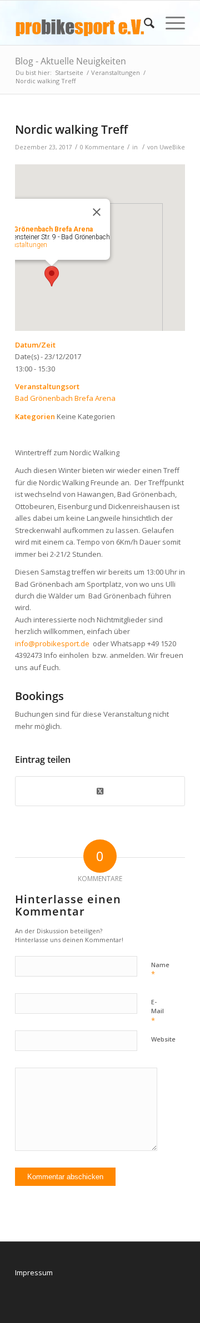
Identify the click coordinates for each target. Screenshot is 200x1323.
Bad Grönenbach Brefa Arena (65, 398)
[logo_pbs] (83, 23)
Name (160, 969)
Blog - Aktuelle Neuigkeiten (70, 61)
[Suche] (143, 23)
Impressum (34, 1272)
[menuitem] (143, 23)
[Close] (96, 212)
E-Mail (157, 1011)
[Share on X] (100, 791)
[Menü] (169, 23)
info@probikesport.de (52, 643)
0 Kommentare (102, 147)
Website (163, 1039)
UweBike (172, 147)
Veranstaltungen (23, 245)
